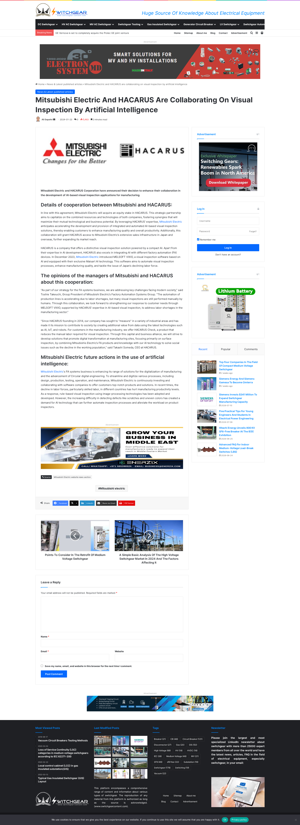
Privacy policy (239, 819)
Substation (191, 762)
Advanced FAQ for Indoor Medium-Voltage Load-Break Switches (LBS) (236, 448)
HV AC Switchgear (72, 24)
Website (119, 651)
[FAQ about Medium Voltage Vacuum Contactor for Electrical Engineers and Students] (139, 774)
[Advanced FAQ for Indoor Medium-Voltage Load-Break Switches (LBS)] (206, 449)
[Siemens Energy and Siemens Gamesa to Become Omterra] (206, 383)
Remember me (207, 239)
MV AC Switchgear (100, 24)
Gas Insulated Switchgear (162, 24)
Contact (223, 33)
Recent (203, 349)
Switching (182, 767)
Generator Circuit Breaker (198, 24)
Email (45, 651)
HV (178, 750)
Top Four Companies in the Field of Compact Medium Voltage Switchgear (238, 366)
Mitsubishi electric (112, 488)
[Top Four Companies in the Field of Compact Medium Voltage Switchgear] (206, 367)
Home (177, 33)
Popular (226, 349)
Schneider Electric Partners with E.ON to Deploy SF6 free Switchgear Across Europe (101, 33)
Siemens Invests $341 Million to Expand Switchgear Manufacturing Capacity (238, 398)
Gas (180, 744)
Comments (251, 349)
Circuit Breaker (192, 739)
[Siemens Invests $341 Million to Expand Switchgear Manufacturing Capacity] (206, 399)
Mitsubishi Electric (170, 221)
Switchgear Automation (256, 24)
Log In (228, 247)
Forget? (253, 231)
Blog (212, 33)
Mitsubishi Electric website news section (72, 477)
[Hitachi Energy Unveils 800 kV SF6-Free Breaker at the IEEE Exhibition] (206, 432)
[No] (295, 820)
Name (45, 636)
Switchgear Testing (129, 24)
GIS (193, 744)
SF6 (158, 762)
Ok (225, 819)
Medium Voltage (176, 756)
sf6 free (173, 762)
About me (201, 33)
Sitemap (188, 33)
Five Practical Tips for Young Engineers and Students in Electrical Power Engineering (236, 415)
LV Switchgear (228, 24)
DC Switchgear (46, 24)
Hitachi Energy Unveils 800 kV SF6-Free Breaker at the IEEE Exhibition (237, 431)
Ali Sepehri (47, 119)
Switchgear (162, 767)
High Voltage (162, 750)
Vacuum (160, 773)
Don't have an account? (228, 254)
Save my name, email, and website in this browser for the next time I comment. (88, 666)
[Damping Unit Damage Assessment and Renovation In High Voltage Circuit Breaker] (120, 774)
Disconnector (162, 744)
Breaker (160, 739)
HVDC (192, 750)
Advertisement (239, 33)
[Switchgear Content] (61, 9)
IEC (158, 756)
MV (195, 756)
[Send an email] (54, 119)
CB (174, 739)
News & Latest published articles (64, 84)
